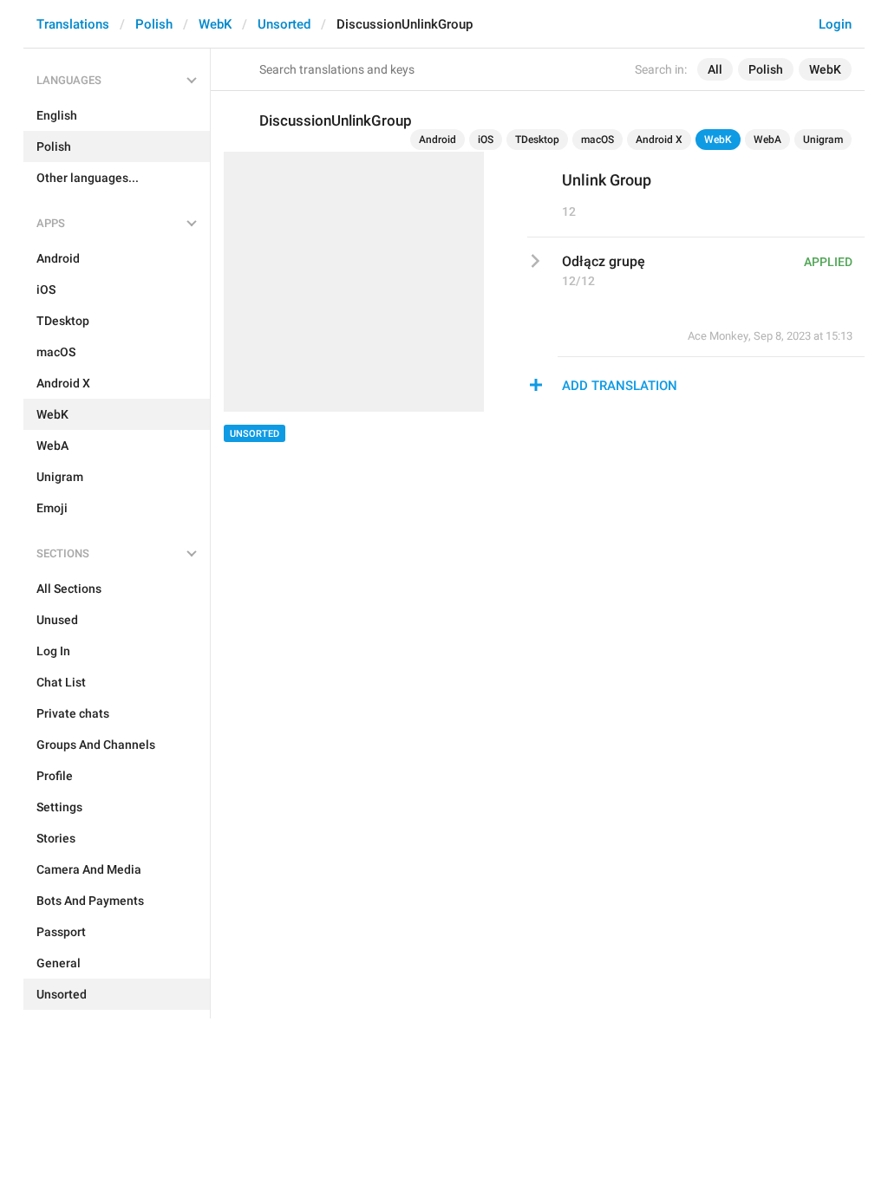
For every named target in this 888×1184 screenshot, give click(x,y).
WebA (767, 139)
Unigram (823, 139)
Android (437, 139)
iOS (485, 139)
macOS (597, 139)
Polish (154, 24)
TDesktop (537, 139)
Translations (72, 24)
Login (835, 24)
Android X (659, 139)
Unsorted (284, 24)
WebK (215, 24)
